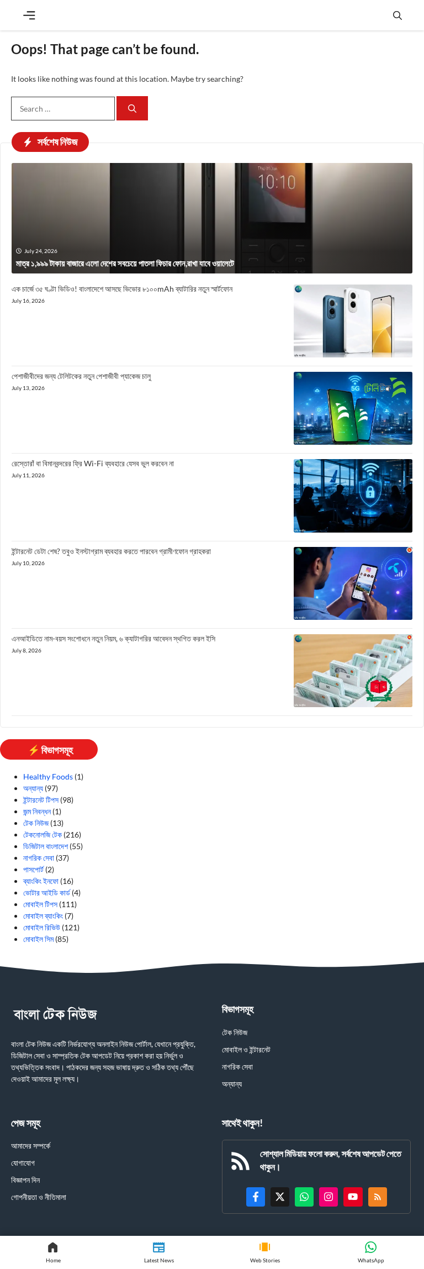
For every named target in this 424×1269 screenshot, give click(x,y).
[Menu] (29, 15)
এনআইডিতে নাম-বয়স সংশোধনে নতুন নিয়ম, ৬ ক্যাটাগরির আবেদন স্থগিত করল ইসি (113, 638)
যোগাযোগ (23, 1162)
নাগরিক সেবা (38, 857)
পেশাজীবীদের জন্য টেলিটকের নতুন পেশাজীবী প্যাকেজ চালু (81, 376)
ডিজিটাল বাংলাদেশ (45, 846)
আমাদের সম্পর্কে (30, 1145)
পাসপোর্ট (33, 869)
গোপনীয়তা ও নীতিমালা (38, 1197)
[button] (397, 15)
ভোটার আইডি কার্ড (46, 892)
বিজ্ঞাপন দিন (25, 1179)
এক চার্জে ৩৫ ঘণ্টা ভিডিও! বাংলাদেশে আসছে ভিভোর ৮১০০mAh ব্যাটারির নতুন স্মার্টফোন (122, 288)
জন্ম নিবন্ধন (37, 811)
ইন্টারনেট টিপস (41, 799)
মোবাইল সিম (38, 939)
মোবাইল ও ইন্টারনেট (246, 1049)
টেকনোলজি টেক (42, 834)
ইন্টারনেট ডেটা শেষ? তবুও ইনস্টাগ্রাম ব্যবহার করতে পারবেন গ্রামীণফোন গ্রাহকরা (111, 551)
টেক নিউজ (36, 823)
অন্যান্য (33, 788)
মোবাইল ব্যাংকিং (43, 915)
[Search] (132, 108)
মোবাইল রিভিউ (41, 927)
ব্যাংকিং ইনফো (41, 881)
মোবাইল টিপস (40, 904)
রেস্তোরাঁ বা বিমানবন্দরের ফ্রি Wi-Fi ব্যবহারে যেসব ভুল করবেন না (93, 463)
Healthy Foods (48, 776)
